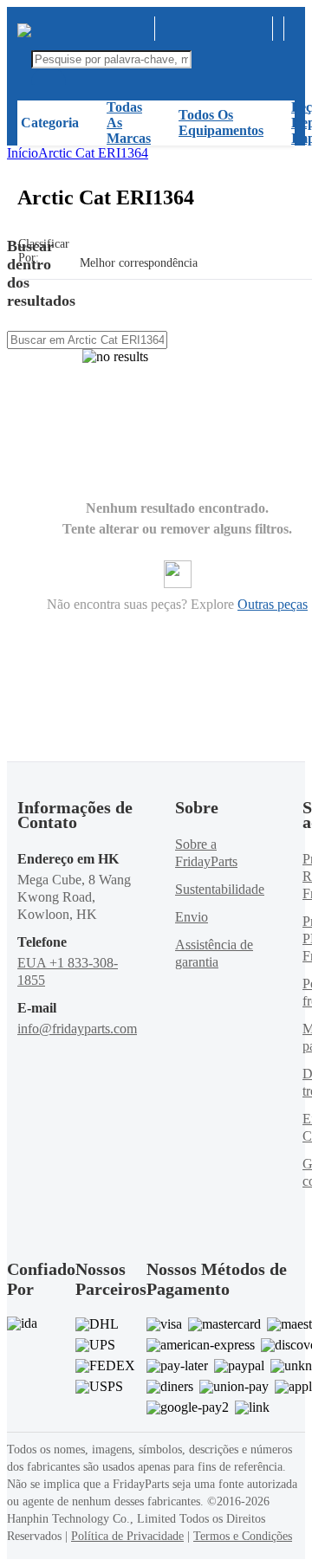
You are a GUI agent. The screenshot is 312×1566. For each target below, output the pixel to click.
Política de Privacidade (127, 1536)
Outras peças (272, 604)
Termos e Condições (242, 1536)
